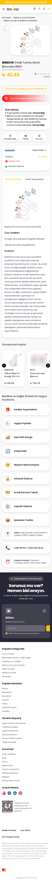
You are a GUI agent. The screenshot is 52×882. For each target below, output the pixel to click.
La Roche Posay (9, 707)
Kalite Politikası (9, 754)
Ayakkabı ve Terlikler (11, 661)
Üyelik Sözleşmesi (10, 731)
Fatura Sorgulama (10, 769)
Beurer (5, 688)
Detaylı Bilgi (39, 112)
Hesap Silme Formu (11, 780)
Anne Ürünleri (8, 654)
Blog (4, 758)
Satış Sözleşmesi (9, 734)
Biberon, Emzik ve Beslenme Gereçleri (20, 20)
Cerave (5, 700)
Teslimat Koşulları (10, 727)
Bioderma (6, 696)
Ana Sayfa (6, 17)
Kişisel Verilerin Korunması (14, 723)
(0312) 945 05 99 (35, 548)
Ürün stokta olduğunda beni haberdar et (26, 88)
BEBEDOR (8, 62)
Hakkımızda (7, 765)
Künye (5, 761)
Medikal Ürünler (9, 672)
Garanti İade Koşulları (12, 738)
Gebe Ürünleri (8, 669)
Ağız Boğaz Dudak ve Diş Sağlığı (16, 657)
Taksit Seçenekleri (34, 179)
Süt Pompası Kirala (10, 837)
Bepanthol (7, 692)
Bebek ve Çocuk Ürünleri (24, 17)
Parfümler (6, 676)
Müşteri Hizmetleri (10, 773)
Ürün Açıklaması (13, 179)
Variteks (6, 711)
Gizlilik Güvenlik (9, 742)
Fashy (4, 703)
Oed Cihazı (25, 830)
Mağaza (5, 777)
